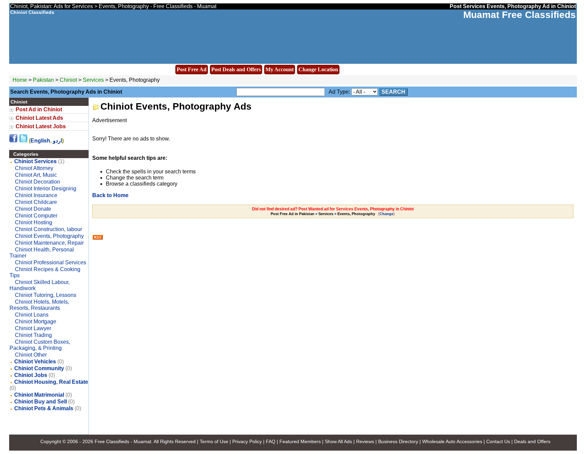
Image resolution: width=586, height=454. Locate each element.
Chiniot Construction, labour (48, 229)
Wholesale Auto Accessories (452, 441)
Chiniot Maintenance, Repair (49, 243)
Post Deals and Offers (236, 69)
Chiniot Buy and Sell (40, 401)
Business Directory (398, 441)
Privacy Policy (247, 441)
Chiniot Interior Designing (45, 188)
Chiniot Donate (33, 209)
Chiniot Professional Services (50, 262)
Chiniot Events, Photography (49, 236)
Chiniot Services (35, 161)
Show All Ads (338, 441)
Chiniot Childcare (36, 202)
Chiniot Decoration (37, 182)
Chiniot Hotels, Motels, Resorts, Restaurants (39, 305)
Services (93, 80)
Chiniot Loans (31, 315)
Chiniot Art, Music (36, 175)
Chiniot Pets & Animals (43, 408)
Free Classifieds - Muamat (123, 441)
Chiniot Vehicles (35, 361)
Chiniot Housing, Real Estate (51, 382)
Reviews (365, 441)
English (40, 141)
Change (386, 214)
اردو (57, 141)
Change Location (318, 69)
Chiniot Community (39, 368)
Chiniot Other (31, 355)
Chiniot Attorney (34, 168)
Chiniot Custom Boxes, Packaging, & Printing (39, 345)
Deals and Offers (532, 441)
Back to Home (110, 195)
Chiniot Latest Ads (39, 118)
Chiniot (69, 80)
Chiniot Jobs (30, 375)
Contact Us (498, 441)
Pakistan (43, 80)
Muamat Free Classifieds (519, 15)
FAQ (270, 441)
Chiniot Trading (33, 335)
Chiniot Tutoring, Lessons (45, 295)
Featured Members (300, 441)
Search (393, 92)
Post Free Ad (192, 69)
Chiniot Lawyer (33, 328)
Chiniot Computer (36, 216)
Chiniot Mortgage (35, 321)
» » (323, 214)
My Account (280, 69)
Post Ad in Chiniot (39, 109)
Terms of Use (214, 441)
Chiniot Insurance (36, 195)
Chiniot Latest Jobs (41, 126)
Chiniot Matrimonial (39, 395)
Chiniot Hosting (33, 222)
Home (20, 80)
